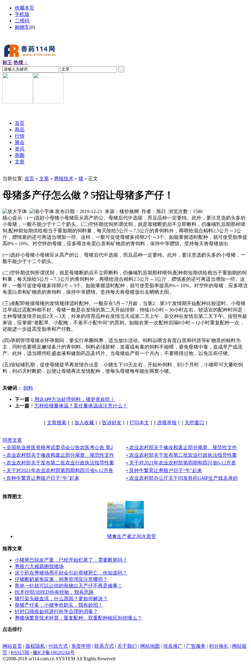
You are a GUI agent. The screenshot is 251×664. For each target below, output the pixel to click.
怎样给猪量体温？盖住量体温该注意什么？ (80, 405)
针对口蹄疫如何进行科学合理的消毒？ (56, 611)
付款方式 (58, 646)
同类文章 (12, 440)
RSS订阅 (20, 652)
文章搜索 (56, 422)
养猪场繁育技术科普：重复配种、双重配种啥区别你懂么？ (78, 617)
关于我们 (127, 646)
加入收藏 (84, 422)
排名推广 (173, 646)
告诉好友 (112, 422)
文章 (44, 178)
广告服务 (196, 646)
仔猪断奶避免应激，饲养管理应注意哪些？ (61, 579)
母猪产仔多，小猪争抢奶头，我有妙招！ (59, 605)
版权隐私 (35, 646)
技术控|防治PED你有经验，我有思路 (54, 592)
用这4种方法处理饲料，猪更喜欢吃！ (74, 399)
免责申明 (81, 646)
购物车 (22, 27)
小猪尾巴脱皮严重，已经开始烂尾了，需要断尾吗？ (71, 560)
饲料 (28, 388)
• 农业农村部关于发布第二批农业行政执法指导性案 (181, 455)
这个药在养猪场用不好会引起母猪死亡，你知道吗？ (71, 572)
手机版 (22, 14)
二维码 (22, 20)
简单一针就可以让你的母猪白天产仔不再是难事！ (68, 585)
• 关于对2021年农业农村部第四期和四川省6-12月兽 (181, 462)
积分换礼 (219, 646)
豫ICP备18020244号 (54, 652)
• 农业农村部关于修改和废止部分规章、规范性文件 (181, 447)
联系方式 (104, 646)
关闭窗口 (194, 422)
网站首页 (12, 646)
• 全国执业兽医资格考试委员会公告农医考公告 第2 (58, 447)
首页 (29, 178)
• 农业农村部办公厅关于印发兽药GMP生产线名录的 (182, 478)
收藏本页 (24, 7)
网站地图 (150, 646)
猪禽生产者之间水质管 (131, 536)
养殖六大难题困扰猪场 (39, 566)
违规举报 (167, 422)
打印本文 (139, 422)
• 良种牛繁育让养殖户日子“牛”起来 (164, 470)
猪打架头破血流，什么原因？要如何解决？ (61, 598)
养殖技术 (63, 178)
